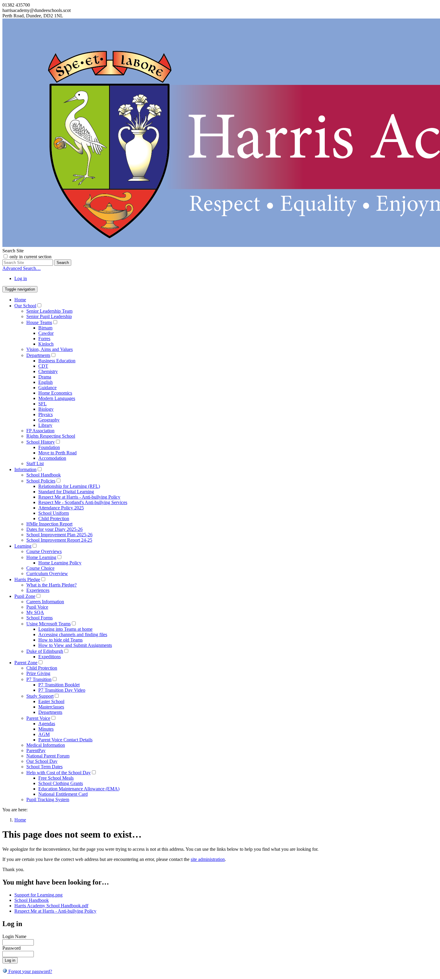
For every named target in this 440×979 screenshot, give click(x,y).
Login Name (14, 936)
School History (40, 442)
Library (45, 425)
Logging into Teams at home (65, 629)
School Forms (39, 617)
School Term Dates (44, 766)
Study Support (40, 696)
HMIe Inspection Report (49, 523)
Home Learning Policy (59, 562)
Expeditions (49, 656)
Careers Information (45, 601)
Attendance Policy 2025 (61, 507)
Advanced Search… (21, 268)
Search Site (13, 250)
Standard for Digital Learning (66, 491)
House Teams (39, 322)
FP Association (40, 430)
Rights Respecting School (50, 436)
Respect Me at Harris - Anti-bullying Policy (79, 497)
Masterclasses (51, 706)
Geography (49, 419)
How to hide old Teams (60, 639)
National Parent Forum (47, 755)
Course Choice (40, 568)
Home (20, 299)
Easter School (51, 701)
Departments (38, 355)
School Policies (40, 480)
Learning (22, 546)
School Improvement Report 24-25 (59, 540)
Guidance (47, 387)
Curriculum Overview (47, 573)
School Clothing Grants (60, 783)
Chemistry (48, 371)
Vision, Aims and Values (49, 349)
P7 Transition (38, 679)
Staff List (35, 463)
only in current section (30, 256)
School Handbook (43, 474)
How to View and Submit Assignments (75, 645)
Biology (46, 409)
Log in (20, 278)
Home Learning (41, 557)
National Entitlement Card (63, 794)
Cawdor (46, 333)
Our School (25, 305)
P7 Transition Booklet (59, 684)
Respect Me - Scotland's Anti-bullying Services (82, 502)
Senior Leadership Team (49, 311)
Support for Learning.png (38, 894)
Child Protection (53, 518)
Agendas (46, 723)
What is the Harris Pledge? (51, 584)
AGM (44, 734)
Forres (44, 338)
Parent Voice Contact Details (65, 739)
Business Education (56, 360)
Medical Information (45, 745)
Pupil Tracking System (47, 799)
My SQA (35, 612)
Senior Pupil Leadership (49, 316)
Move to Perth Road (57, 452)
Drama (44, 376)
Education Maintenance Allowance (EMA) (78, 788)
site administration (208, 859)
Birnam (45, 327)
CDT (43, 366)
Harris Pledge (27, 579)
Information (25, 469)
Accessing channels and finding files (72, 634)
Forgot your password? (29, 971)
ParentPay (35, 750)
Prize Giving (38, 673)
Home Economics (55, 392)
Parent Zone (25, 662)
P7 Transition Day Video (61, 690)
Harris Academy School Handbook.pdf (51, 905)
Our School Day (41, 761)
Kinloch (46, 343)
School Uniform (53, 513)
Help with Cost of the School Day (58, 772)
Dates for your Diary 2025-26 (54, 529)
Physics (45, 414)
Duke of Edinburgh (44, 651)
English (45, 382)
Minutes (46, 728)
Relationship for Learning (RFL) (69, 486)
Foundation (49, 447)
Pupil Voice (37, 607)
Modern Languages (56, 398)
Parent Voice (38, 718)
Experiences (37, 590)
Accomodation (52, 458)
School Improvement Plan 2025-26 (59, 534)
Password (11, 948)
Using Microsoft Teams (48, 623)
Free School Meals (56, 778)
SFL (42, 403)
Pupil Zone (24, 596)
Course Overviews (44, 551)
